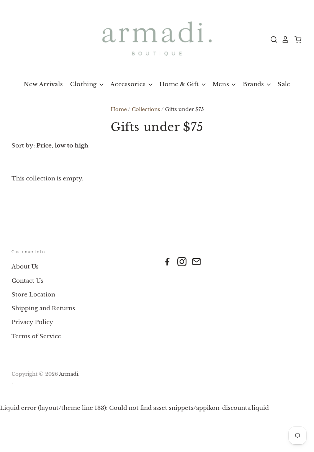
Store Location (33, 294)
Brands (254, 84)
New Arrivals (43, 84)
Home (119, 109)
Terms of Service (36, 336)
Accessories (128, 84)
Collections (146, 109)
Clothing (84, 84)
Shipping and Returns (43, 308)
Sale (284, 84)
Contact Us (27, 280)
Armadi (68, 374)
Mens (222, 84)
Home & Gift (180, 84)
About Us (25, 266)
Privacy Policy (32, 322)
